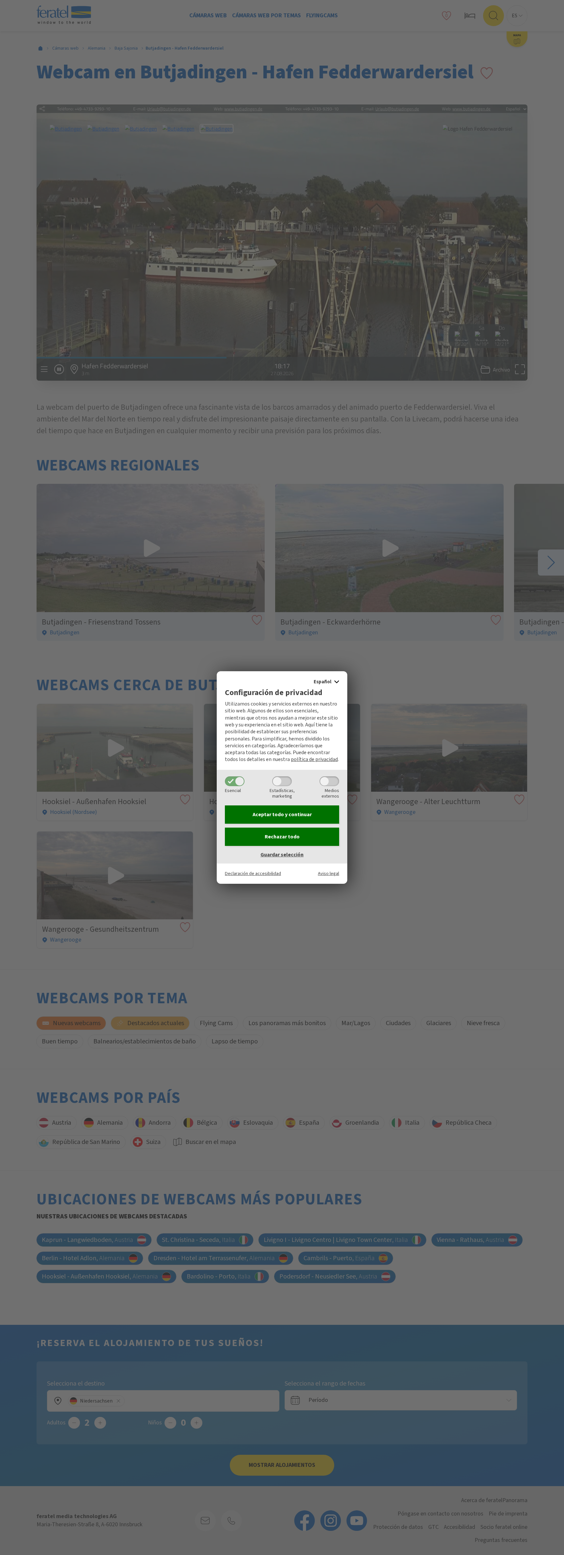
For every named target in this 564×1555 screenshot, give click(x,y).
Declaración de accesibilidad (253, 873)
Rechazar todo (282, 836)
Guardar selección (282, 854)
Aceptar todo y (282, 814)
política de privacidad (314, 759)
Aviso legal (328, 873)
